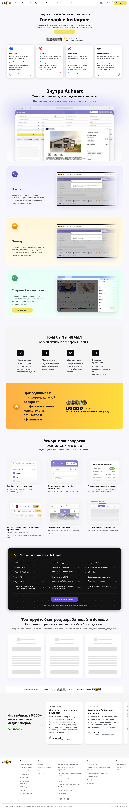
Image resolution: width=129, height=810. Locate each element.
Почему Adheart (92, 764)
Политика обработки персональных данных (98, 769)
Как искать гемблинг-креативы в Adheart (69, 780)
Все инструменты (26, 793)
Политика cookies (92, 776)
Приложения (39, 3)
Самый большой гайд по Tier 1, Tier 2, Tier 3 (70, 786)
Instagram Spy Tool (26, 767)
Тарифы (59, 3)
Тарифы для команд (44, 767)
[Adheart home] (6, 3)
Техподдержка (121, 764)
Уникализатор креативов (24, 782)
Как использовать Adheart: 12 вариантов (67, 769)
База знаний (68, 3)
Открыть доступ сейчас (64, 599)
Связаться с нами (120, 769)
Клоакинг (23, 790)
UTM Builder (24, 778)
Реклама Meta (20, 3)
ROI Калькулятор (25, 787)
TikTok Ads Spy (24, 774)
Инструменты (50, 3)
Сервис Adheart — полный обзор (68, 764)
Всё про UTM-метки (65, 790)
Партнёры (90, 780)
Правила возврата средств (44, 772)
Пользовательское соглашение (97, 773)
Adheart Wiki (62, 793)
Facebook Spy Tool (26, 764)
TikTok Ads (30, 3)
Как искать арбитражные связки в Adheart (69, 774)
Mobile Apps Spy (25, 771)
